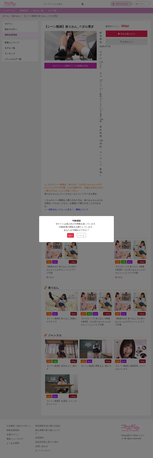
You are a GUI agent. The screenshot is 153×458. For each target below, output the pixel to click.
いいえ (81, 235)
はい (70, 235)
